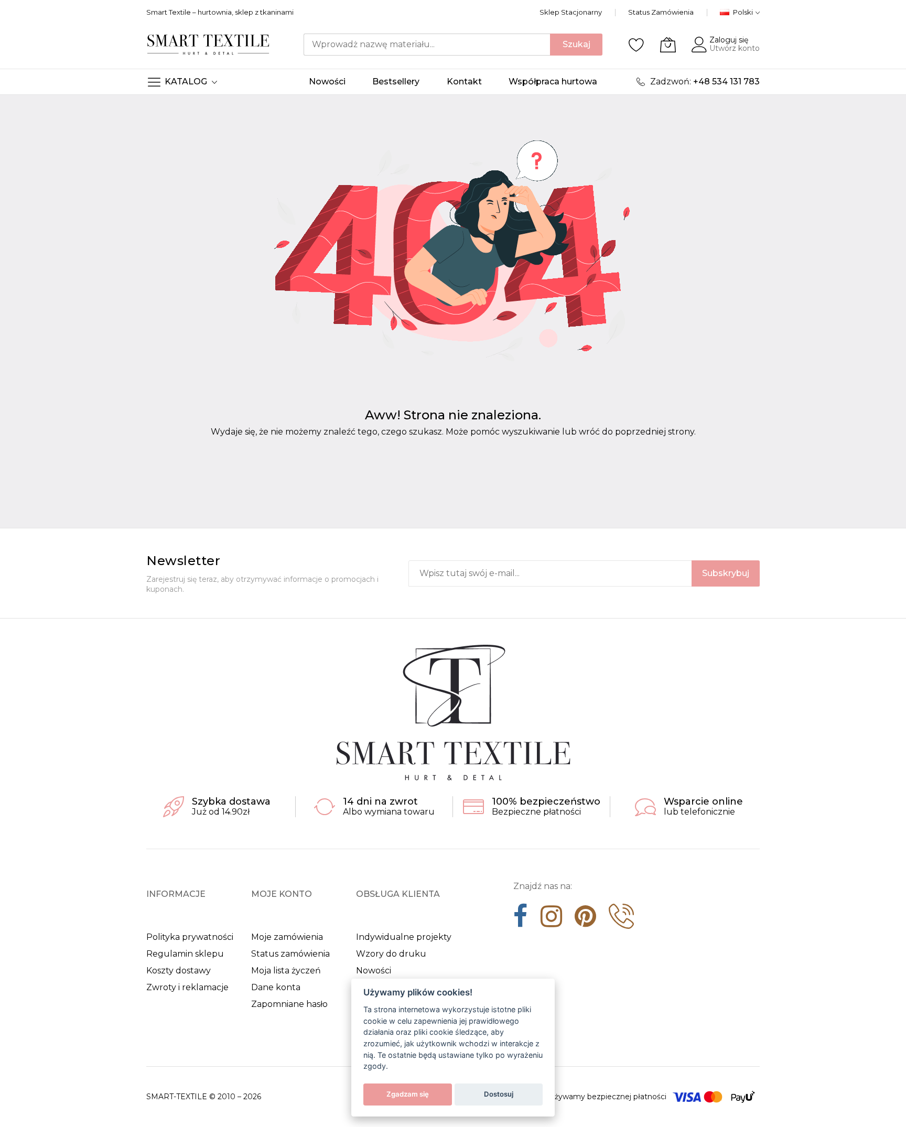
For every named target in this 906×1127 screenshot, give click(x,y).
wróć (589, 432)
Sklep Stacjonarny (571, 12)
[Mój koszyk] (668, 45)
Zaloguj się (728, 40)
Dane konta (275, 987)
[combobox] (427, 45)
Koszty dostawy (178, 971)
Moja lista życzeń (286, 971)
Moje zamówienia (287, 937)
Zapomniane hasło (289, 1004)
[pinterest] (585, 920)
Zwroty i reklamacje (187, 987)
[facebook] (520, 920)
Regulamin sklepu (185, 954)
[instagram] (551, 920)
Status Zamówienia (661, 12)
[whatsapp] (621, 920)
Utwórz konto (734, 48)
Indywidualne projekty (403, 937)
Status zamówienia (290, 954)
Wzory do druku (391, 954)
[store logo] (208, 44)
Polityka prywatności (189, 937)
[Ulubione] (636, 45)
